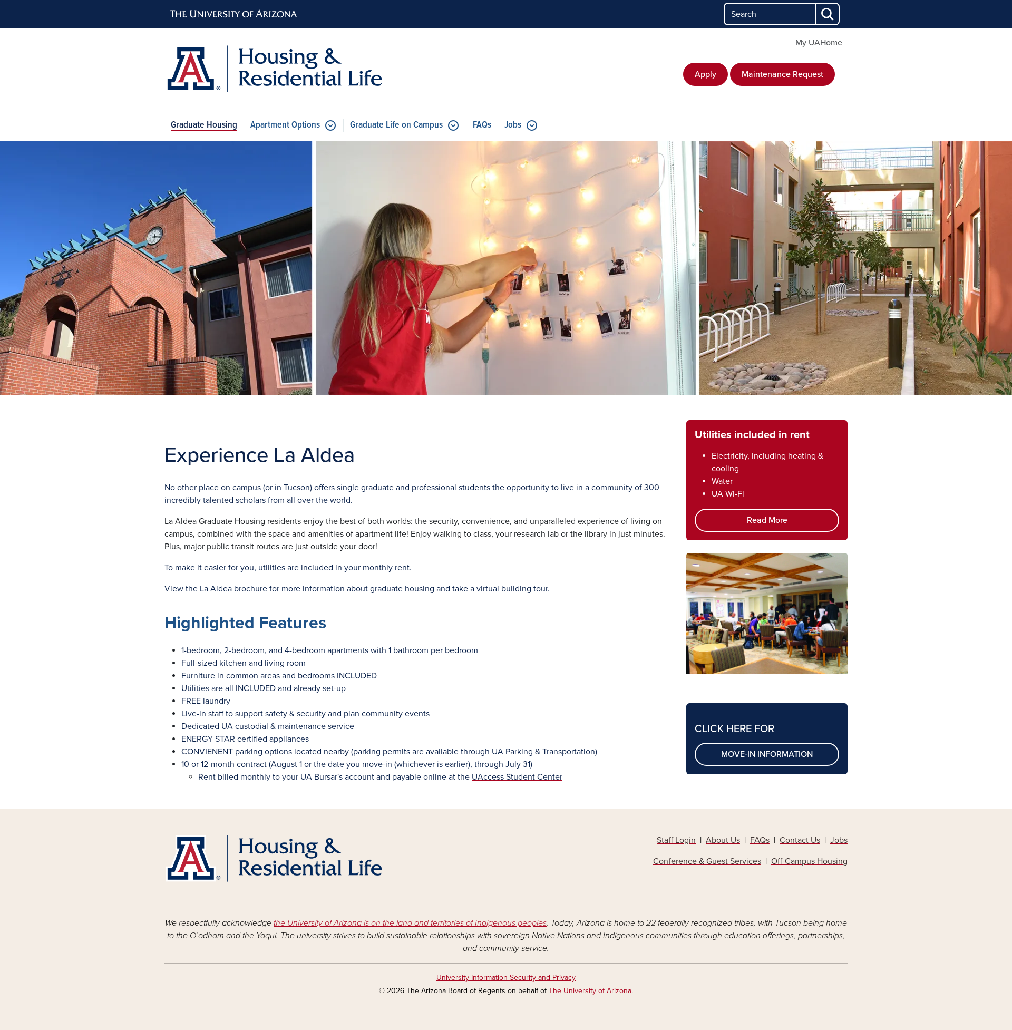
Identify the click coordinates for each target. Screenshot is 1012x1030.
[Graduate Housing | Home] (274, 68)
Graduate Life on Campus (396, 125)
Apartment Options (285, 125)
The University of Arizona (590, 990)
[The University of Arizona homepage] (234, 14)
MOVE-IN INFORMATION (767, 754)
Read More (767, 520)
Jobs (512, 125)
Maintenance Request (782, 74)
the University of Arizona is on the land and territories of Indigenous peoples (410, 923)
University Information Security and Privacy (506, 977)
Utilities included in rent (752, 435)
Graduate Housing (204, 125)
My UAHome (818, 42)
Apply (705, 74)
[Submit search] (828, 14)
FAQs (482, 125)
